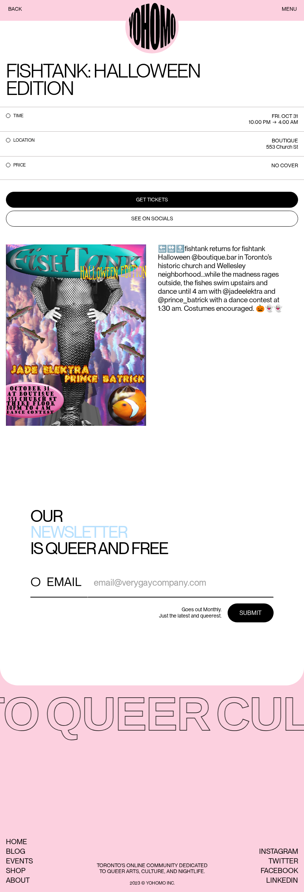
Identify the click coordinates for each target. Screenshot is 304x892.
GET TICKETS (152, 200)
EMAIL (64, 582)
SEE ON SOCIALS (152, 218)
